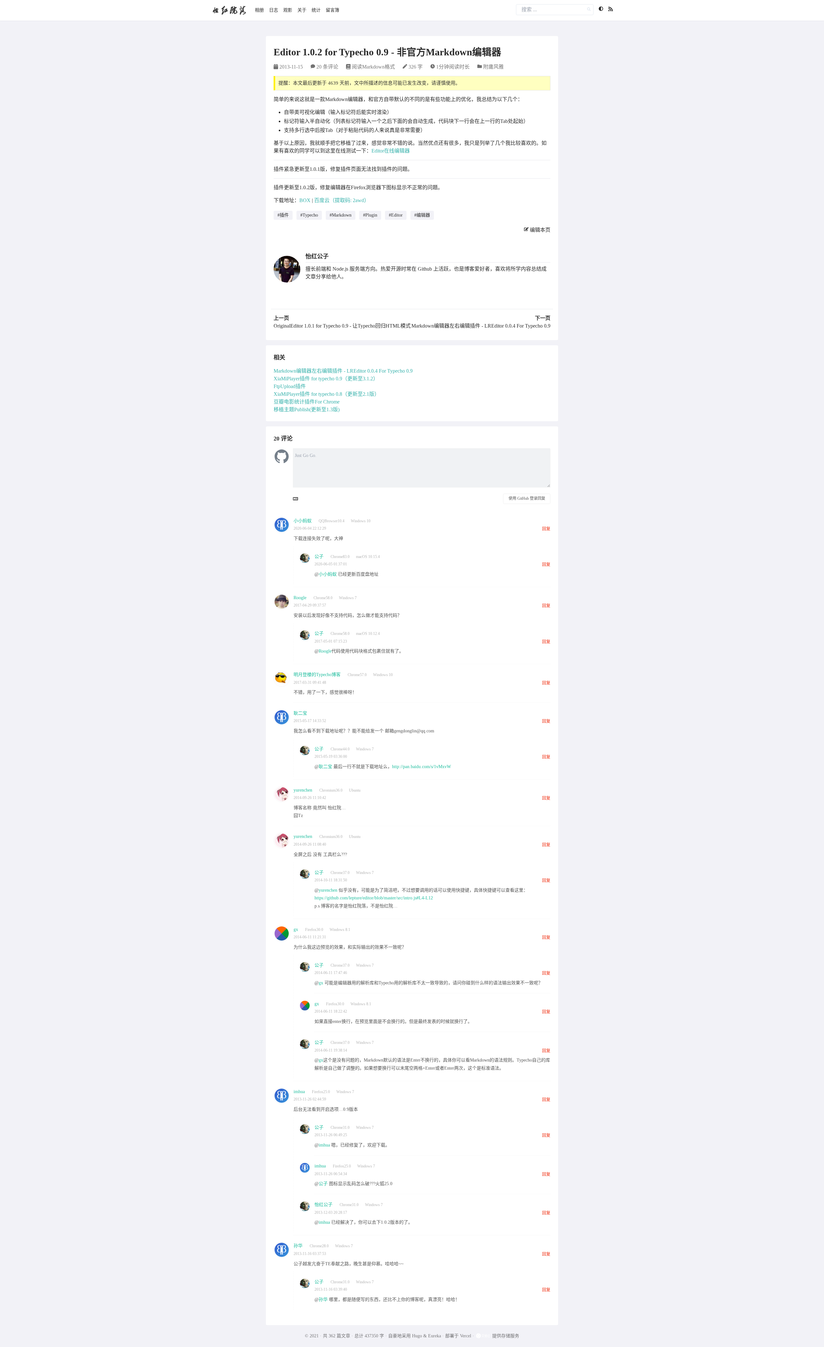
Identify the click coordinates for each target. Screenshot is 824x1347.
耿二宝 (300, 713)
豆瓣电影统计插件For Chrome (307, 401)
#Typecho (309, 215)
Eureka (434, 1335)
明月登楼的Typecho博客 (317, 674)
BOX (305, 200)
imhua (299, 1091)
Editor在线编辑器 (390, 150)
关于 (301, 10)
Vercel (465, 1335)
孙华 (298, 1245)
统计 (316, 10)
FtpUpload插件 (290, 386)
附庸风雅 (493, 67)
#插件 (283, 215)
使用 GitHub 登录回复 (527, 498)
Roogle (300, 597)
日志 (273, 10)
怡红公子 (317, 256)
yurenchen (303, 790)
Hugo (417, 1335)
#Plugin (370, 215)
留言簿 (332, 10)
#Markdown (340, 215)
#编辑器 (422, 215)
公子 (318, 556)
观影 (287, 10)
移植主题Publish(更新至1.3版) (307, 409)
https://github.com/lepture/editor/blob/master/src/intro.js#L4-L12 (373, 898)
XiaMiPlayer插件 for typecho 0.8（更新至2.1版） (326, 394)
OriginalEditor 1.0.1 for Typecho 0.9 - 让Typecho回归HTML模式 (342, 326)
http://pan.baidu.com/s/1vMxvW (421, 766)
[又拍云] (483, 1335)
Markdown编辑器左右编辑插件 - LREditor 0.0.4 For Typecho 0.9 (480, 326)
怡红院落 (229, 10)
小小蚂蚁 (303, 520)
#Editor (396, 215)
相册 (259, 10)
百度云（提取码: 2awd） (341, 200)
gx (296, 929)
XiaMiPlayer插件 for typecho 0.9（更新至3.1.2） (326, 378)
